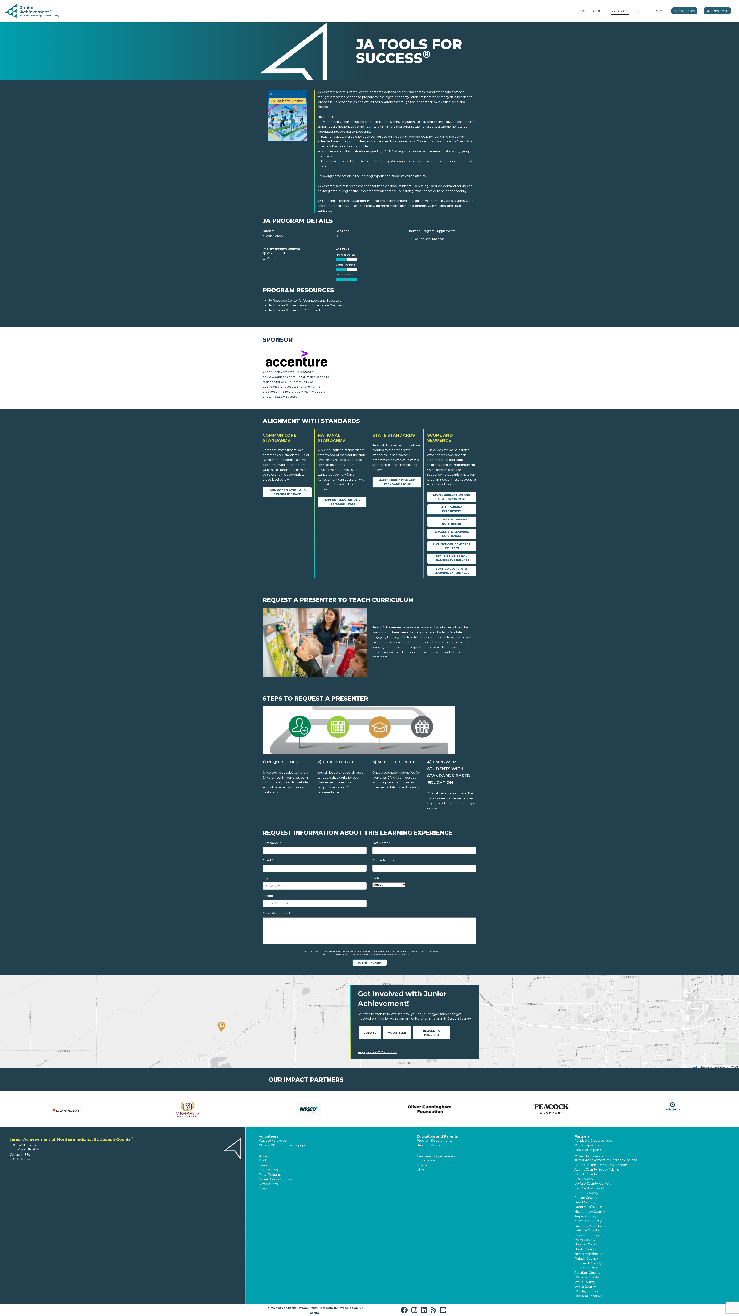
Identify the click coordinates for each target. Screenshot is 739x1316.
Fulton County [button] (585, 1198)
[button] (604, 11)
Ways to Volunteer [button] (273, 1140)
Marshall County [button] (587, 1235)
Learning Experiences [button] (436, 1156)
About (597, 11)
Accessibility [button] (329, 1307)
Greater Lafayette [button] (588, 1207)
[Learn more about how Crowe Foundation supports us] (672, 1109)
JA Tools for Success (429, 239)
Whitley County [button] (586, 1291)
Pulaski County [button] (586, 1258)
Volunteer (397, 1032)
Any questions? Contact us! (377, 1052)
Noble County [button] (585, 1249)
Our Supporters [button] (586, 1145)
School (268, 896)
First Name (272, 843)
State (376, 878)
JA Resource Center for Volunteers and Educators (304, 300)
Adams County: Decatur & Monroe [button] (600, 1165)
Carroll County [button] (585, 1174)
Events (641, 11)
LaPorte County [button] (586, 1230)
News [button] (263, 1188)
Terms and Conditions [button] (281, 1307)
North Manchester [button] (588, 1254)
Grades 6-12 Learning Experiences (452, 534)
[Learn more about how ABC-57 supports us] (187, 1109)
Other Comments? (276, 913)
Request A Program (431, 1033)
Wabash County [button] (586, 1277)
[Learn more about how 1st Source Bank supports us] (66, 1109)
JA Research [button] (268, 1170)
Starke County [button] (585, 1268)
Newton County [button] (586, 1244)
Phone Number (385, 860)
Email (268, 860)
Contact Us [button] (20, 1154)
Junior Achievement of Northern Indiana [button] (605, 1160)
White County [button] (585, 1287)
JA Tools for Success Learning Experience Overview (305, 305)
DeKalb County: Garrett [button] (592, 1183)
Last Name (381, 843)
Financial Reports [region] (587, 1150)
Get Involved (717, 11)
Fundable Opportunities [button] (593, 1140)
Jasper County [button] (585, 1216)
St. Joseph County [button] (588, 1263)
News (660, 11)
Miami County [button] (584, 1240)
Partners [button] (582, 1136)
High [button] (420, 1170)
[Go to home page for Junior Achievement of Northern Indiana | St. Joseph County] (32, 11)
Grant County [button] (584, 1202)
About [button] (264, 1156)
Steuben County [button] (587, 1272)
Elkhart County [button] (586, 1193)
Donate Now (685, 11)
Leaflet (696, 1066)
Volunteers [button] (268, 1136)
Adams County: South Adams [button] (596, 1169)
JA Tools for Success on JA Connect (294, 310)
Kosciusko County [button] (588, 1221)
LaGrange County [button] (588, 1226)
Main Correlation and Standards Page (287, 492)
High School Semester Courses (451, 546)
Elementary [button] (426, 1160)
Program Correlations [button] (433, 1145)
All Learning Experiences (451, 509)
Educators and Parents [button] (437, 1136)
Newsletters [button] (268, 1184)
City (265, 878)
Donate (369, 1032)
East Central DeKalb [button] (589, 1188)
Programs (620, 11)
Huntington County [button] (589, 1212)
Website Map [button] (349, 1307)
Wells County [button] (584, 1282)
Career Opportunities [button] (275, 1179)
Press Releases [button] (270, 1174)
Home (581, 11)
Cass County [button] (583, 1179)
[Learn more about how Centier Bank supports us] (551, 1109)
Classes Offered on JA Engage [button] (282, 1145)
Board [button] (263, 1165)
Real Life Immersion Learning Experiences (451, 558)
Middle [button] (422, 1165)
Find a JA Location (588, 1296)
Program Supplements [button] (434, 1140)
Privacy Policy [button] (308, 1307)
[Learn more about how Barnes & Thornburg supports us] (430, 1109)
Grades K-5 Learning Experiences (451, 521)
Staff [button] (262, 1160)
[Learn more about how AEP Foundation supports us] (309, 1109)
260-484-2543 (20, 1159)
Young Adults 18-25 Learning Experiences (451, 570)
